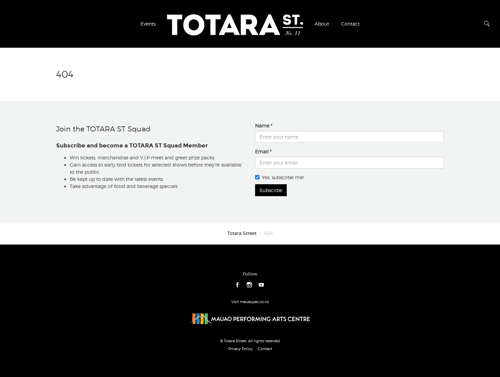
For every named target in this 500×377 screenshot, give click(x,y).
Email (262, 151)
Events (147, 24)
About (322, 24)
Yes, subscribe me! (283, 177)
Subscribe (271, 190)
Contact (350, 24)
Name (262, 125)
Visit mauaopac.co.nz (250, 301)
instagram (249, 285)
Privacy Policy (240, 348)
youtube (261, 285)
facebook (237, 285)
